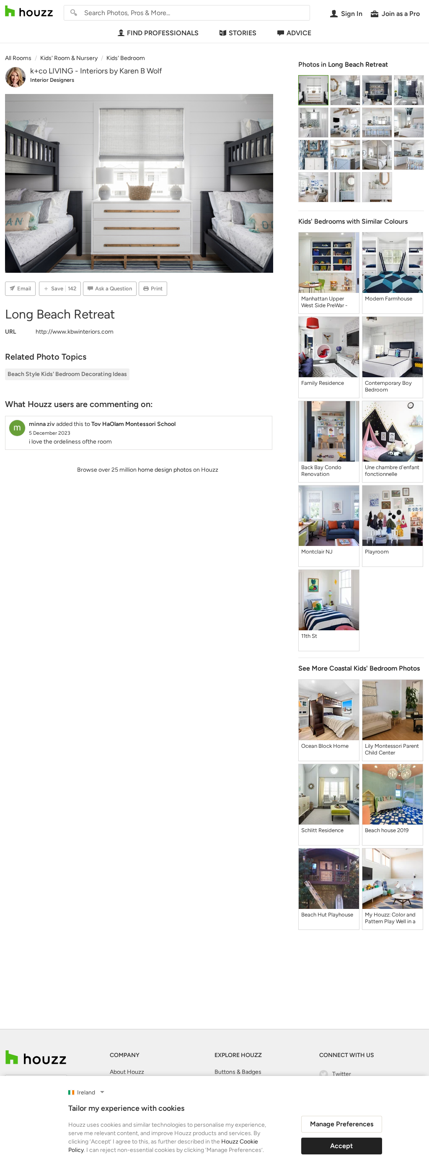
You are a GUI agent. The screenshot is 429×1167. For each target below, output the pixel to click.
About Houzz (127, 1072)
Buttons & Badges (237, 1072)
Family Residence (322, 383)
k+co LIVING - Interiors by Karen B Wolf (96, 71)
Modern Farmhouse (388, 298)
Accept (341, 1146)
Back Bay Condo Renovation (321, 470)
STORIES (242, 33)
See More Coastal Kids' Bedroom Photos (359, 668)
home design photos (165, 469)
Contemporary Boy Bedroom (388, 386)
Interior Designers (52, 80)
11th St (309, 636)
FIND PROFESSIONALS (163, 33)
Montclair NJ (317, 551)
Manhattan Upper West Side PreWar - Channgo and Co (324, 302)
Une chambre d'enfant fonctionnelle (392, 470)
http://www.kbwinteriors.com (75, 331)
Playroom (377, 551)
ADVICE (299, 33)
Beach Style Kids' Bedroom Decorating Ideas (67, 374)
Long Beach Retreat (358, 64)
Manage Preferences (341, 1124)
